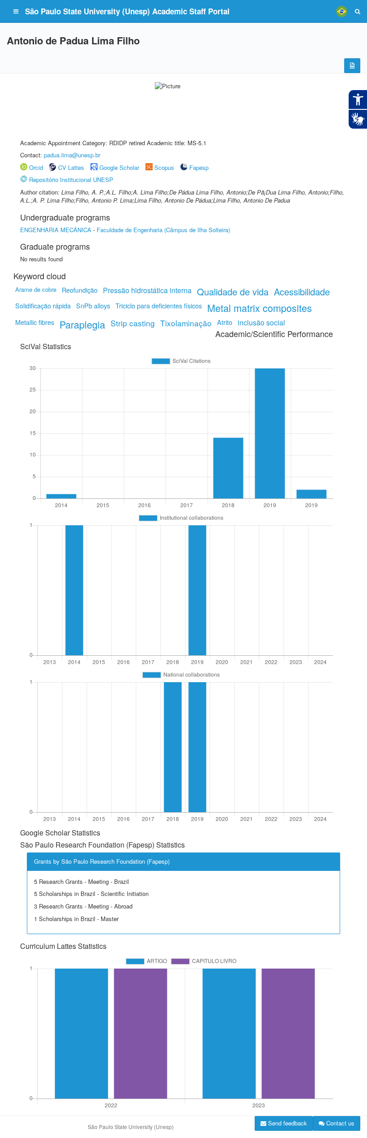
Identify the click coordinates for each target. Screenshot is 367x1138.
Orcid (36, 167)
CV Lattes (71, 167)
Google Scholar (119, 167)
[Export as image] (352, 65)
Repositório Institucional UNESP (71, 179)
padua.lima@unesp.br (72, 155)
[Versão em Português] (341, 11)
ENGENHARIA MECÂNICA (55, 229)
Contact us (339, 1123)
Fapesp (199, 167)
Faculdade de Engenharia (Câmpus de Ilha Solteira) (163, 229)
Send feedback (286, 1123)
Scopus (164, 167)
